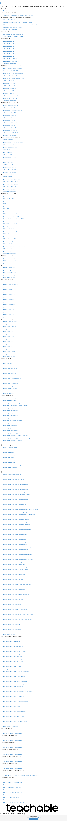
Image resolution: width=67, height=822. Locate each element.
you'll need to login (38, 817)
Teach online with (3, 807)
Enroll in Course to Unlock (33, 819)
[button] (0, 0)
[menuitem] (0, 2)
